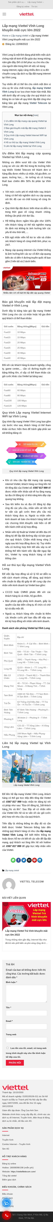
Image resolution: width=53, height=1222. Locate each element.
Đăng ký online (23, 6)
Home (5, 35)
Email (9, 1021)
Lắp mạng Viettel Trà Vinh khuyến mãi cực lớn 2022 (26, 933)
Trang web (11, 1034)
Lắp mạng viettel (19, 35)
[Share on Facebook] (18, 860)
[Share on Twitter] (23, 860)
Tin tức (34, 6)
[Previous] (5, 928)
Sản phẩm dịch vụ (16, 2)
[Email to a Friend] (29, 860)
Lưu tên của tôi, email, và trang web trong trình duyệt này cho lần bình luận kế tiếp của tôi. (26, 1052)
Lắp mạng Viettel (35, 2)
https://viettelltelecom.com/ (23, 1171)
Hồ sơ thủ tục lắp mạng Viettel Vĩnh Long (24, 142)
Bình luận (11, 982)
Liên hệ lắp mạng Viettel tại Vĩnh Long (23, 146)
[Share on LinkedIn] (39, 860)
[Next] (47, 928)
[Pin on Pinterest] (34, 860)
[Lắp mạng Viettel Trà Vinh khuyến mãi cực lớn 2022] (26, 916)
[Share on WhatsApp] (13, 860)
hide (36, 115)
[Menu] (4, 14)
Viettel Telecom (38, 103)
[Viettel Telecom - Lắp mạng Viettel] (26, 14)
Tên (8, 1007)
